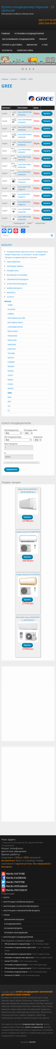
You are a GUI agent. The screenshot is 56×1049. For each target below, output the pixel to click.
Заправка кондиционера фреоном (19, 957)
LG (9, 410)
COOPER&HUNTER (15, 327)
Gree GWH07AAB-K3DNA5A (25, 113)
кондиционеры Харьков (32, 1024)
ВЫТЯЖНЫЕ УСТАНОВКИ (17, 275)
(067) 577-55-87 (47, 20)
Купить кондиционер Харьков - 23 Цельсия (27, 8)
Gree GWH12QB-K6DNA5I (24, 158)
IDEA (9, 397)
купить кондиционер (34, 1027)
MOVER (32, 1042)
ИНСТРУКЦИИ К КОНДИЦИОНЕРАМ (18, 937)
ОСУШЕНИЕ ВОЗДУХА (13, 928)
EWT (9, 401)
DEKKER (11, 366)
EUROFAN (12, 349)
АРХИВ (23, 79)
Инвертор (37, 437)
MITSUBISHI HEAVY (15, 322)
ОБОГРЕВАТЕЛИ (13, 262)
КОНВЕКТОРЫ (13, 270)
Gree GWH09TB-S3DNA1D (24, 180)
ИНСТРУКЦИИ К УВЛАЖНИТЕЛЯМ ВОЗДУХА (21, 910)
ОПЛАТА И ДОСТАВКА (12, 44)
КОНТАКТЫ (7, 50)
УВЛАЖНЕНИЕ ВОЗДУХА (14, 919)
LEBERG (11, 313)
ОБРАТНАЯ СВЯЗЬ (25, 50)
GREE (10, 393)
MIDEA (10, 379)
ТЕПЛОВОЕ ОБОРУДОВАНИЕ (16, 932)
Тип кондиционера (12, 437)
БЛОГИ (6, 897)
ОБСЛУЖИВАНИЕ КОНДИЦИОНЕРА (18, 39)
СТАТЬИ (6, 915)
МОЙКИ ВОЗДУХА (14, 288)
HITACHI (11, 357)
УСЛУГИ (10, 297)
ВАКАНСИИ (32, 44)
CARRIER (11, 362)
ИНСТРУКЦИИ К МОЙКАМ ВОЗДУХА (18, 902)
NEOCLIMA (12, 340)
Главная (4, 79)
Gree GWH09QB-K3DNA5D (24, 210)
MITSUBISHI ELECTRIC (16, 318)
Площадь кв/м (30, 430)
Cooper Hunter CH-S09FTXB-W (28, 532)
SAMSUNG (12, 344)
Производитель (11, 430)
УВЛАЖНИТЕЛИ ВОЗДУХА (17, 279)
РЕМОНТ (43, 39)
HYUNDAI (11, 309)
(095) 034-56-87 (47, 23)
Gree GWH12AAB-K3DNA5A (25, 128)
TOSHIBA (11, 353)
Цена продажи (11, 443)
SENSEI (10, 388)
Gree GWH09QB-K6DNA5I (24, 151)
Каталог (14, 79)
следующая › (40, 223)
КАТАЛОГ (6, 245)
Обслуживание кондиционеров (17, 954)
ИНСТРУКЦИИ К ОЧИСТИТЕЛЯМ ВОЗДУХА (21, 906)
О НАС (45, 44)
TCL (9, 406)
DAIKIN (10, 371)
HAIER (10, 305)
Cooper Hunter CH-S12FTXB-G (28, 574)
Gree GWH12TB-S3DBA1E (24, 188)
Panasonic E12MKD (12, 975)
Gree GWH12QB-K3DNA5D (24, 218)
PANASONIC (12, 336)
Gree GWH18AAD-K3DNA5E (25, 135)
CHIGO (10, 384)
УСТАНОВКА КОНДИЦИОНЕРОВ (29, 33)
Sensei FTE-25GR (11, 961)
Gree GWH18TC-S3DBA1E (24, 195)
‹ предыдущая (19, 223)
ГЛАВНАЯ (5, 33)
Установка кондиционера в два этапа (20, 947)
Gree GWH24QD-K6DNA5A (24, 173)
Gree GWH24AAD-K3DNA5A (25, 143)
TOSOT (10, 375)
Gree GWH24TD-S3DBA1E (24, 203)
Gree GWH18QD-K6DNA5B (24, 165)
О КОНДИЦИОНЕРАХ (12, 924)
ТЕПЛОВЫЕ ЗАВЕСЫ (15, 266)
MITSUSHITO (13, 331)
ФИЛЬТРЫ (11, 292)
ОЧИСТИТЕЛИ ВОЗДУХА (17, 284)
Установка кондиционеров (15, 964)
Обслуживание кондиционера (17, 944)
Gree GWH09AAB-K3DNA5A (25, 121)
